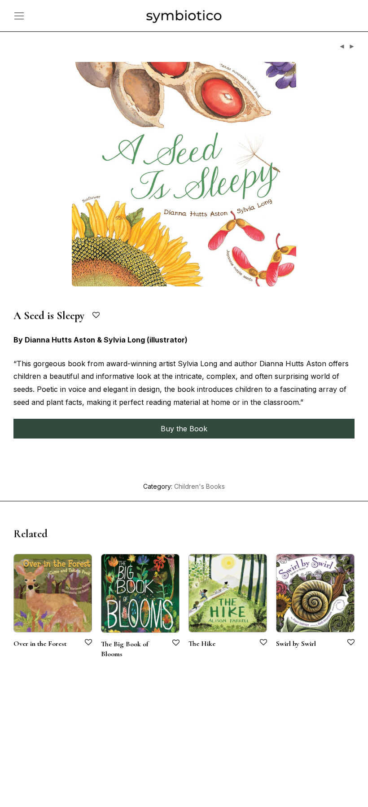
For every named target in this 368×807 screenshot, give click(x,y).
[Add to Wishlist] (96, 315)
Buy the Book (184, 428)
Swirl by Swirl (296, 643)
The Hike (201, 643)
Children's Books (199, 486)
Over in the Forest (39, 643)
